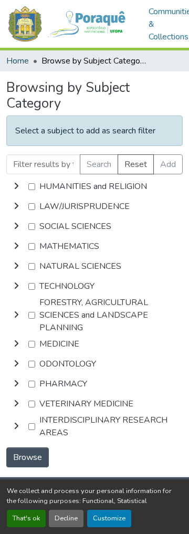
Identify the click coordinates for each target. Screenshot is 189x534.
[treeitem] (94, 206)
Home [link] (17, 61)
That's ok (26, 518)
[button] (72, 24)
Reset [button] (135, 164)
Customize (109, 518)
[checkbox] (31, 186)
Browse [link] (27, 457)
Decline (66, 518)
